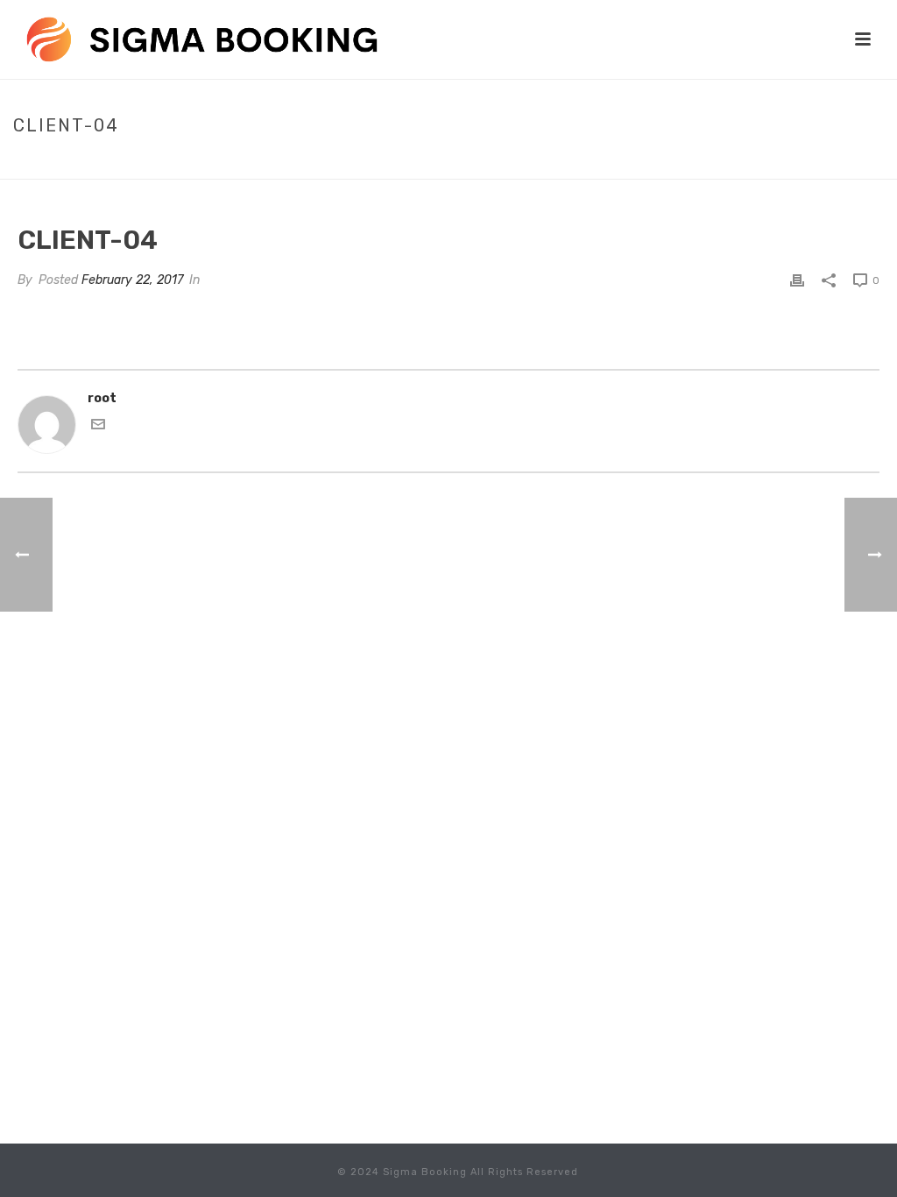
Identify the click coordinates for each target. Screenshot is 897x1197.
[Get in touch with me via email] (98, 427)
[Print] (797, 280)
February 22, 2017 (132, 280)
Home (783, 162)
